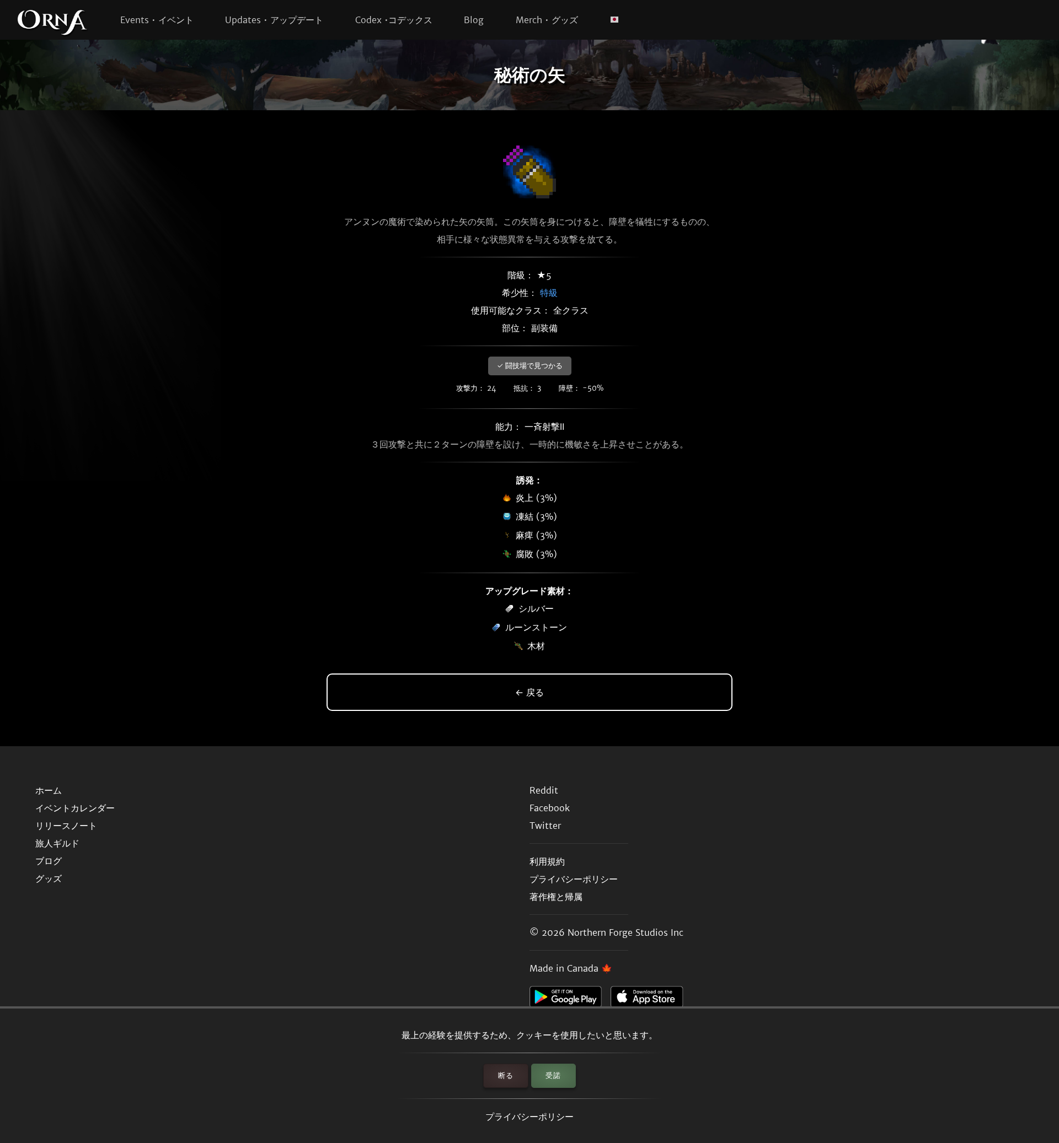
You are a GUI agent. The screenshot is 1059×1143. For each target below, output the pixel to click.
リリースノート (66, 825)
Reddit (544, 790)
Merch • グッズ (547, 19)
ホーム (48, 790)
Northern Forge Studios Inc (625, 932)
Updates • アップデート (274, 19)
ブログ (48, 860)
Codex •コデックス (393, 19)
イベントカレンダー (75, 807)
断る (506, 1075)
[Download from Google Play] (570, 999)
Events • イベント (157, 19)
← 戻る (529, 692)
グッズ (48, 878)
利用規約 (547, 861)
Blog (474, 19)
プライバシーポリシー (529, 1116)
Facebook (550, 807)
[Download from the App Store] (651, 999)
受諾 (553, 1075)
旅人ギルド (57, 843)
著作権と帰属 (556, 896)
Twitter (545, 825)
